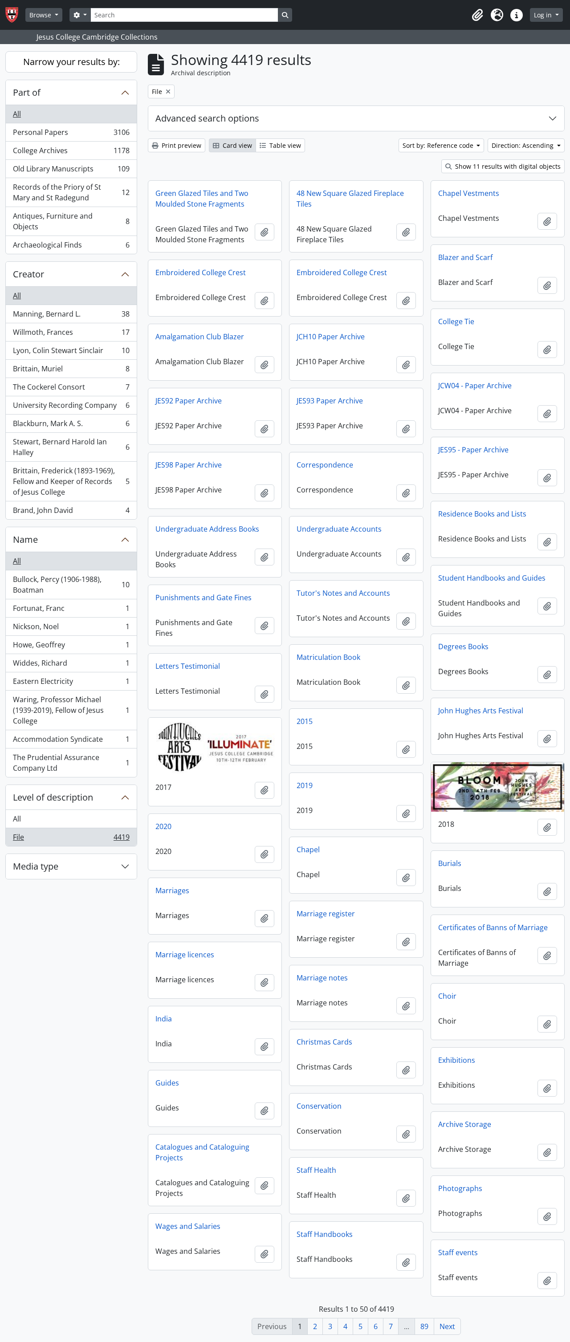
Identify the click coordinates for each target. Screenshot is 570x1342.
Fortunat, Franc (71, 610)
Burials (449, 863)
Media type (35, 866)
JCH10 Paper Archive (331, 337)
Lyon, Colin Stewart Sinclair (71, 353)
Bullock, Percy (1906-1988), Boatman (71, 584)
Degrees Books (463, 646)
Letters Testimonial (187, 666)
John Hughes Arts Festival (480, 711)
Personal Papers (71, 134)
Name (25, 539)
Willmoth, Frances (71, 334)
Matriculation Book (328, 657)
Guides (167, 1083)
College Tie (456, 321)
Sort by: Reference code (439, 145)
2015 (305, 721)
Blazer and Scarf (465, 257)
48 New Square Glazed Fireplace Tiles (350, 198)
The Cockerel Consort (71, 389)
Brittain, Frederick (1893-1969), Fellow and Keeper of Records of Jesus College (71, 481)
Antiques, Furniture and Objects (71, 221)
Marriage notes (322, 978)
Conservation (319, 1106)
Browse (41, 15)
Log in (544, 15)
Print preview (180, 145)
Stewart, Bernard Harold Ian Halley (71, 447)
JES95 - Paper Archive (473, 450)
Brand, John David (71, 512)
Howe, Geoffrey (71, 647)
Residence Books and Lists (482, 514)
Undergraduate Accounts (339, 529)
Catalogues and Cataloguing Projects (202, 1152)
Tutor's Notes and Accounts (343, 593)
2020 (163, 826)
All (17, 114)
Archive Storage (464, 1124)
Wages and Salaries (187, 1226)
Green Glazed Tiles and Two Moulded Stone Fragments (201, 198)
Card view (236, 145)
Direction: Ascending (523, 145)
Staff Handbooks (325, 1234)
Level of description (53, 797)
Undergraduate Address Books (207, 529)
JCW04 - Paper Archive (475, 385)
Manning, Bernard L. (71, 316)
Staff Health (316, 1170)
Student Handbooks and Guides (492, 578)
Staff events (458, 1252)
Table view (284, 145)
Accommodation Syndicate (71, 741)
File (71, 839)
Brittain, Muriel (71, 371)
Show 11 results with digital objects (507, 166)
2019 (305, 785)
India (163, 1019)
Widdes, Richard (71, 665)
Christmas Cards (324, 1042)
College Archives (71, 153)
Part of (27, 92)
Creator (28, 274)
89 (424, 1326)
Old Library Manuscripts (71, 171)
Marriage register (326, 914)
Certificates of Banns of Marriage (493, 927)
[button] (477, 15)
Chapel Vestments (468, 193)
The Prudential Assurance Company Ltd (71, 762)
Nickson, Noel (71, 629)
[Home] (15, 15)
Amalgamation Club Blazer (199, 337)
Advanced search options (207, 118)
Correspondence (325, 465)
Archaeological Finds (71, 247)
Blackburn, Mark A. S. (71, 426)
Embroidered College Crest (200, 272)
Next (447, 1326)
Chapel (308, 849)
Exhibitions (456, 1060)
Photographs (460, 1188)
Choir (447, 996)
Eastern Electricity (71, 683)
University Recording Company (71, 407)
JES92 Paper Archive (188, 401)
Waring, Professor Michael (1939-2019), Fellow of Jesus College (71, 710)
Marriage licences (184, 955)
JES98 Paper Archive (188, 465)
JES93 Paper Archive (330, 401)
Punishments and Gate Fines (203, 597)
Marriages (172, 890)
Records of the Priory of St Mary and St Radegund (71, 192)
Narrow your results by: (71, 62)
